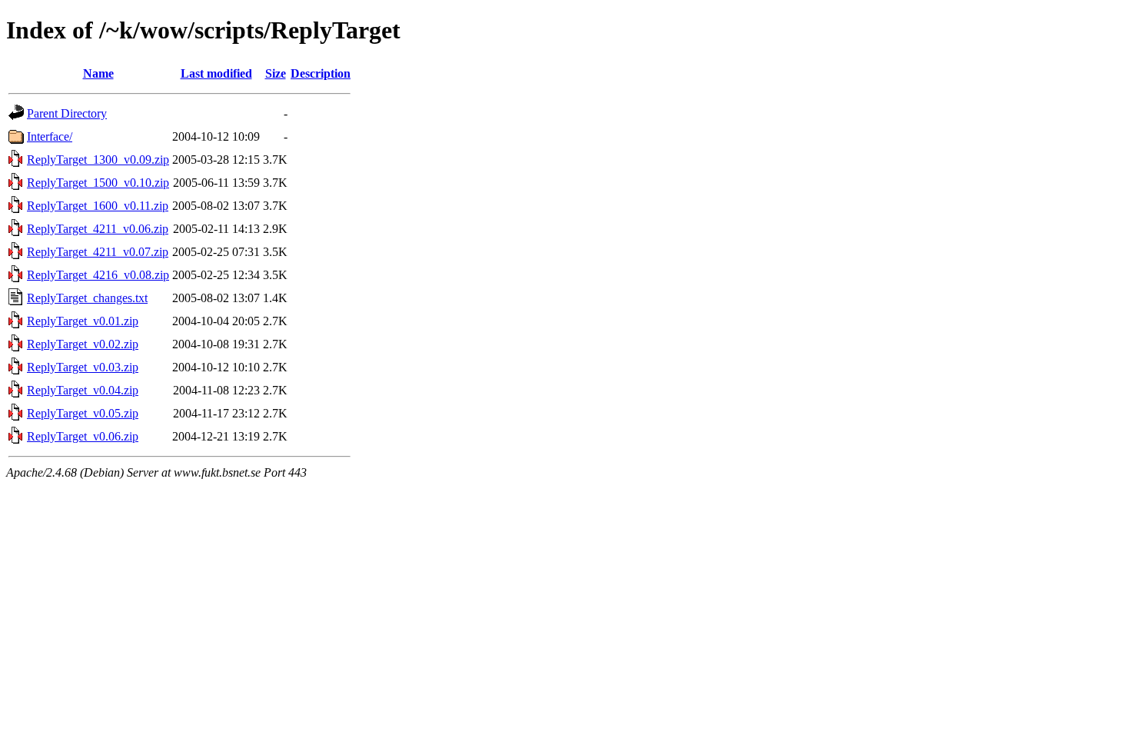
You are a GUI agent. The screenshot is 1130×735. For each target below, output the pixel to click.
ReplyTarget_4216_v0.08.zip (98, 274)
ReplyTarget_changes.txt (87, 297)
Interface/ (49, 136)
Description (321, 73)
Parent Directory (67, 113)
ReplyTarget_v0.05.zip (82, 413)
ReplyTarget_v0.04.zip (82, 390)
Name (98, 73)
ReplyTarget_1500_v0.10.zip (98, 182)
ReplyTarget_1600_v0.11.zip (97, 205)
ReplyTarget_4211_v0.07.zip (97, 251)
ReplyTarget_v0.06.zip (82, 436)
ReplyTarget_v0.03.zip (82, 367)
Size (275, 73)
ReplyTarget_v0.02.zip (82, 344)
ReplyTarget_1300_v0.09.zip (98, 159)
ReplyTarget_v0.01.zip (82, 321)
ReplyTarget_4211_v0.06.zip (97, 228)
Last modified (216, 73)
